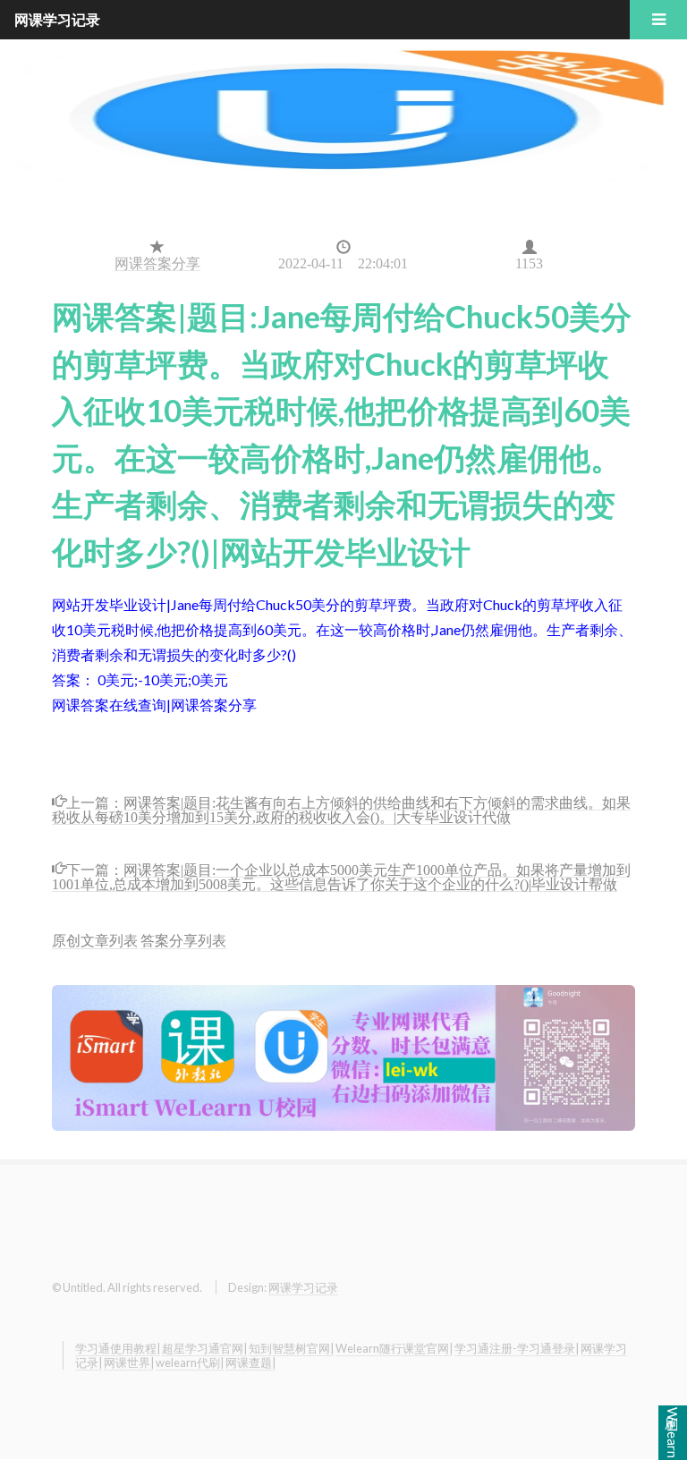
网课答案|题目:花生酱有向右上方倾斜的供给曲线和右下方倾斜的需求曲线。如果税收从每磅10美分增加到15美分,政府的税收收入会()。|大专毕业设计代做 (341, 808)
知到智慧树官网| (291, 1348)
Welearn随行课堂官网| (394, 1348)
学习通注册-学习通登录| (516, 1348)
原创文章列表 (95, 939)
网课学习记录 (303, 1287)
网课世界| (129, 1362)
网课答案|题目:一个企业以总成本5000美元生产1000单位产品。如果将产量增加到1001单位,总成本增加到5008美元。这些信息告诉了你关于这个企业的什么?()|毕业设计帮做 (341, 875)
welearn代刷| (190, 1362)
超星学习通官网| (204, 1348)
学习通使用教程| (117, 1348)
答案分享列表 (183, 939)
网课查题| (250, 1362)
